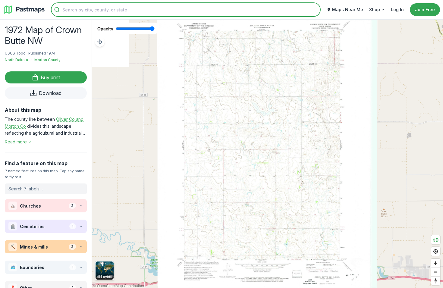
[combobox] (186, 9)
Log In (397, 9)
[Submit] (57, 9)
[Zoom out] (435, 272)
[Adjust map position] (100, 42)
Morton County (47, 60)
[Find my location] (435, 251)
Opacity (105, 29)
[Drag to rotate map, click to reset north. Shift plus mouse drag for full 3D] (435, 280)
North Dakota (16, 60)
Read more (16, 141)
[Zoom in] (435, 263)
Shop (374, 9)
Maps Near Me (347, 9)
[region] (267, 154)
